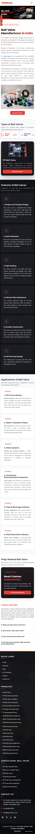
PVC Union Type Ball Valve (11, 770)
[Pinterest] (10, 817)
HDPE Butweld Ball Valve (10, 726)
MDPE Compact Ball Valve (11, 750)
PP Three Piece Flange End (11, 783)
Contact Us (6, 679)
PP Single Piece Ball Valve (11, 709)
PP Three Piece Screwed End (12, 780)
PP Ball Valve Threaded (10, 699)
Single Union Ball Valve (10, 786)
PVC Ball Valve (7, 730)
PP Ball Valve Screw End (10, 696)
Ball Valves (7, 56)
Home (4, 662)
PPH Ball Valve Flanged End (11, 743)
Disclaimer (17, 831)
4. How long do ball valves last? (13, 636)
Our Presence (7, 672)
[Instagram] (6, 817)
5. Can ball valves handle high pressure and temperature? (15, 643)
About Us (5, 665)
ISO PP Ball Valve (8, 740)
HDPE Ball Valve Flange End (11, 716)
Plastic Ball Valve (8, 733)
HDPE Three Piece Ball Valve (11, 719)
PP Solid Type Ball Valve (10, 766)
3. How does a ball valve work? (12, 630)
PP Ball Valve (7, 692)
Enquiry (5, 676)
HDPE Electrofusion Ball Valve (12, 722)
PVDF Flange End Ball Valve (11, 746)
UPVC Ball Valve (8, 736)
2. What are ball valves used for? (13, 625)
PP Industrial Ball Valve (10, 712)
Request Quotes (17, 113)
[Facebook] (2, 817)
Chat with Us (28, 831)
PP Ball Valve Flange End (10, 702)
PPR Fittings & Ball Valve (10, 753)
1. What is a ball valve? (9, 605)
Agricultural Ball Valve (15, 761)
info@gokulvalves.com (10, 812)
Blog (4, 669)
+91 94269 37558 (8, 808)
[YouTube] (14, 817)
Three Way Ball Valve (9, 776)
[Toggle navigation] (31, 2)
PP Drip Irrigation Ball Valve (11, 706)
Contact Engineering (17, 592)
